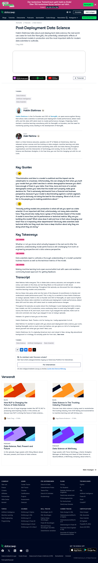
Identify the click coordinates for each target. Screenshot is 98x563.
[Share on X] (34, 349)
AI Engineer (83, 521)
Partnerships (5, 496)
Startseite (19, 23)
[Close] (95, 5)
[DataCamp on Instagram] (27, 551)
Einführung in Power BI (28, 521)
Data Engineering (7, 518)
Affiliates (4, 493)
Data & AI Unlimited (47, 493)
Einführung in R (26, 518)
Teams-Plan (44, 490)
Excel (81, 499)
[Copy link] (17, 349)
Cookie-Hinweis (23, 556)
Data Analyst (84, 512)
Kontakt (4, 502)
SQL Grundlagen (46, 515)
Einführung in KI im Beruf (29, 527)
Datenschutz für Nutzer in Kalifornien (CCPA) (41, 556)
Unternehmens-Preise (47, 487)
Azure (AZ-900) (85, 527)
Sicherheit (68, 556)
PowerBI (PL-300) (85, 524)
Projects (23, 496)
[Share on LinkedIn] (21, 349)
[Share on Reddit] (30, 349)
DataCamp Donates (66, 504)
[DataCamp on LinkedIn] (15, 551)
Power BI (82, 496)
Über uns (4, 484)
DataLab (24, 502)
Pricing (62, 484)
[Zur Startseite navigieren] (8, 12)
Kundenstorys (45, 496)
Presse (4, 487)
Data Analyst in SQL (66, 512)
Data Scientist (84, 518)
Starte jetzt (87, 4)
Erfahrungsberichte (66, 498)
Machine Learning (7, 515)
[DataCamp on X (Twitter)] (9, 551)
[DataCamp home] (15, 546)
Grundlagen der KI (46, 512)
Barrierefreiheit (59, 556)
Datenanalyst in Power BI (68, 525)
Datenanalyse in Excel (28, 524)
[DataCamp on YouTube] (21, 551)
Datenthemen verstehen (48, 530)
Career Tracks (25, 484)
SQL (81, 490)
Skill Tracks (24, 487)
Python (82, 484)
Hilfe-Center (5, 499)
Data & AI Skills (46, 484)
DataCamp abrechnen (67, 495)
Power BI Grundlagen (47, 523)
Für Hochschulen (65, 501)
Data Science (37, 23)
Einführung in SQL (26, 515)
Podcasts (28, 23)
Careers (4, 490)
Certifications (25, 493)
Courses (23, 490)
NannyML (54, 116)
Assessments (25, 499)
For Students (64, 487)
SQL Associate (84, 515)
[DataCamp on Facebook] (3, 551)
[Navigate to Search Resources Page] (66, 17)
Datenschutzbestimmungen (9, 556)
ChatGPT (83, 502)
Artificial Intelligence (86, 493)
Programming (6, 521)
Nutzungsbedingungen (8, 560)
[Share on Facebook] (26, 349)
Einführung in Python (27, 512)
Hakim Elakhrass (22, 116)
